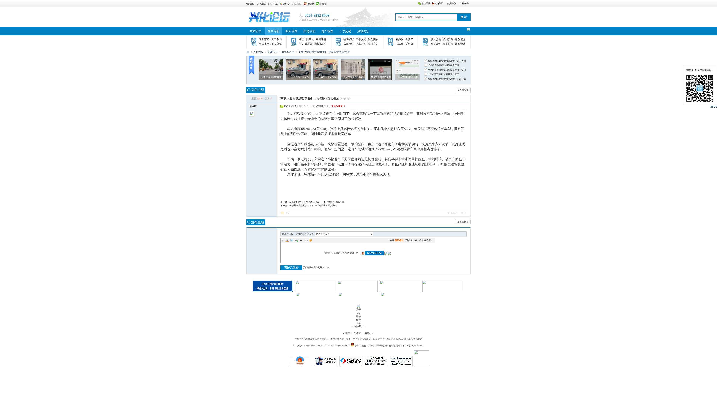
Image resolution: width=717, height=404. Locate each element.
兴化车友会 (288, 51)
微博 (358, 319)
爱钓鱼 (409, 43)
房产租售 (327, 31)
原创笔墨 (460, 39)
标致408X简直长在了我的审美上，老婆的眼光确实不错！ (317, 202)
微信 (358, 316)
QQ (358, 313)
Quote (301, 240)
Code (306, 240)
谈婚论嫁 (460, 43)
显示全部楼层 (319, 106)
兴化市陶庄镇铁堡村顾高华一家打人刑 (447, 60)
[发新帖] (255, 90)
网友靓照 (435, 43)
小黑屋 (346, 333)
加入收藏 (261, 3)
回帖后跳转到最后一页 (318, 267)
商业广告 (373, 43)
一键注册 (356, 326)
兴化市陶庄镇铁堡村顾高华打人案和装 (447, 78)
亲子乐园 (448, 43)
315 (301, 43)
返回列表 (464, 90)
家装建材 (321, 39)
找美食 (310, 39)
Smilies (310, 240)
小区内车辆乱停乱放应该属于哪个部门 (447, 69)
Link (296, 240)
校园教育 (448, 39)
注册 (358, 253)
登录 (352, 253)
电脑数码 (319, 43)
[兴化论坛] (269, 23)
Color (287, 240)
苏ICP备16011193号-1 (413, 345)
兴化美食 (373, 39)
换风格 (286, 3)
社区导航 (274, 31)
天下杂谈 (276, 39)
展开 (358, 309)
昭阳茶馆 (291, 31)
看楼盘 (309, 43)
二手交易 (345, 31)
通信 (301, 39)
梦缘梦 (252, 106)
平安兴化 (276, 43)
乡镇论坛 (363, 31)
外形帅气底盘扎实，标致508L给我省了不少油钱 (313, 205)
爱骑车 (409, 39)
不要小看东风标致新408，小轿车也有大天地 (323, 51)
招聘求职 (309, 31)
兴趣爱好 (272, 51)
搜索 (400, 17)
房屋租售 (348, 43)
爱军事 (399, 43)
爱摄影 (399, 39)
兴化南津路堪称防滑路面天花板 (443, 65)
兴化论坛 (247, 52)
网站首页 (256, 31)
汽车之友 (361, 43)
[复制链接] (345, 99)
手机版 (357, 333)
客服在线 (369, 333)
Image (292, 240)
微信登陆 (425, 3)
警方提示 (264, 43)
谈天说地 (435, 39)
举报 (463, 213)
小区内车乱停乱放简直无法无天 (443, 74)
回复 (287, 213)
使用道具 (451, 213)
